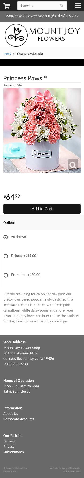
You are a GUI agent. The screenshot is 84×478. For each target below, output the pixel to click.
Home (7, 53)
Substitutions (13, 452)
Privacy (9, 447)
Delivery (9, 441)
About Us (10, 414)
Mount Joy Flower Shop (42, 35)
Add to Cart (42, 209)
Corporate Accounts (18, 419)
